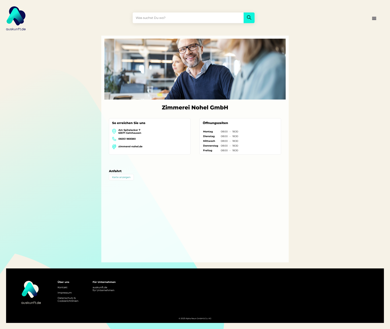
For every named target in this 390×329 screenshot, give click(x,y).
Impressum (65, 292)
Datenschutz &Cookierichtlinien (68, 299)
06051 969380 (127, 138)
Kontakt (62, 287)
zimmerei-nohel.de (130, 146)
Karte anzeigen (121, 177)
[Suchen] (249, 17)
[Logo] (16, 18)
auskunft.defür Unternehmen (103, 289)
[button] (374, 18)
